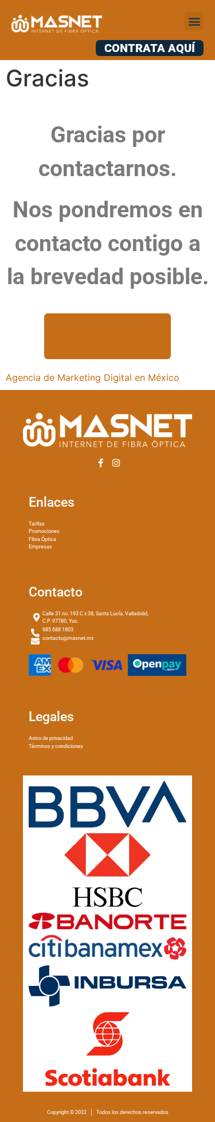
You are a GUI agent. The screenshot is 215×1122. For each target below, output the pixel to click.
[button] (194, 20)
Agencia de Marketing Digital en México (92, 377)
